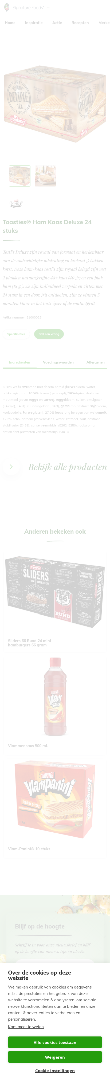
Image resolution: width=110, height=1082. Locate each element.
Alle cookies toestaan (55, 1042)
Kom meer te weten (26, 1026)
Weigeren (55, 1057)
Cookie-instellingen (55, 1070)
